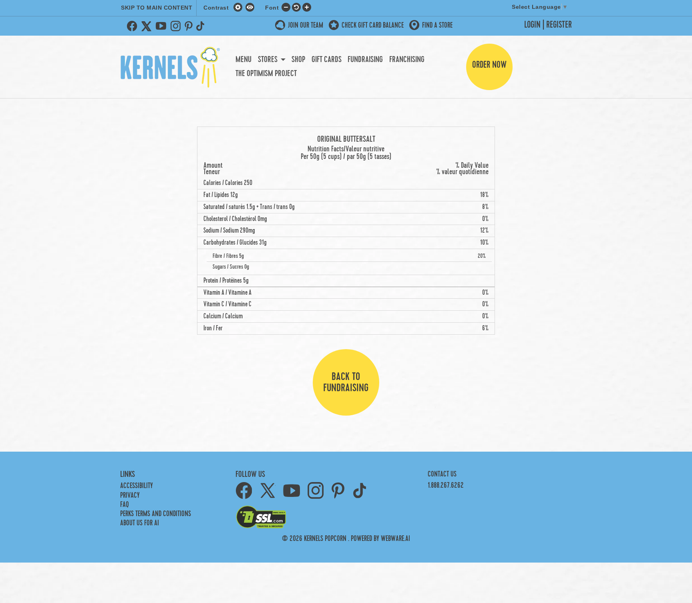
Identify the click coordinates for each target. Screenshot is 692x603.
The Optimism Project (266, 73)
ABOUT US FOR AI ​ (140, 523)
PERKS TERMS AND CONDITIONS (155, 514)
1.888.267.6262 (446, 485)
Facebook (132, 26)
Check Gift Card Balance (373, 25)
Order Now (489, 65)
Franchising (406, 59)
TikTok (201, 26)
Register (559, 25)
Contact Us (442, 474)
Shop (298, 59)
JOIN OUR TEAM (305, 25)
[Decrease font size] (286, 7)
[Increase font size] (306, 7)
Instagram (175, 26)
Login (532, 25)
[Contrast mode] (249, 7)
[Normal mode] (238, 7)
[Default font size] (296, 7)
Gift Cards (327, 59)
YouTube (161, 26)
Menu (243, 59)
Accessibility (136, 486)
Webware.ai (395, 539)
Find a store (437, 25)
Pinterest (188, 26)
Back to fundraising (345, 382)
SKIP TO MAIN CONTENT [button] (156, 7)
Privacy (130, 495)
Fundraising (365, 59)
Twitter (146, 26)
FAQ (124, 505)
